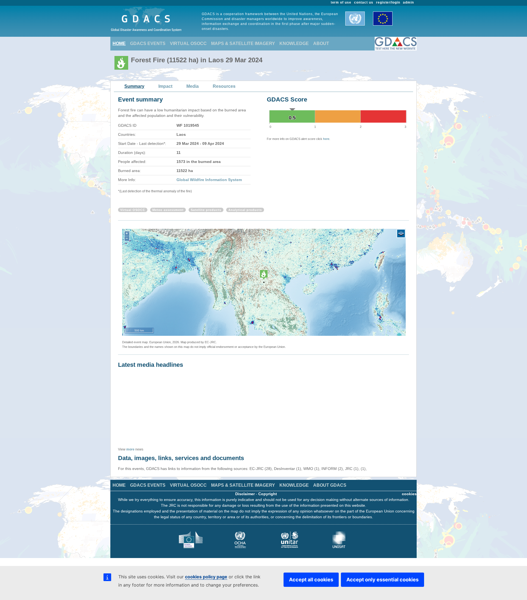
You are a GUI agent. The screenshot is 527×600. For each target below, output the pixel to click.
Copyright (267, 494)
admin (408, 2)
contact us (363, 2)
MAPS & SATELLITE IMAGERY (243, 43)
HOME (119, 43)
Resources (224, 86)
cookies (409, 494)
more (130, 449)
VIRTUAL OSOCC (188, 43)
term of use (341, 2)
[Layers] (401, 233)
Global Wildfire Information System (209, 180)
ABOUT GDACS (329, 485)
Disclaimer (245, 494)
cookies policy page (206, 576)
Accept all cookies (311, 579)
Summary (134, 86)
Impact (165, 86)
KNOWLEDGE (294, 43)
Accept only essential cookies (382, 579)
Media (192, 86)
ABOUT (321, 43)
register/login (388, 2)
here (326, 138)
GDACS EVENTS (148, 43)
